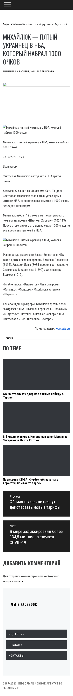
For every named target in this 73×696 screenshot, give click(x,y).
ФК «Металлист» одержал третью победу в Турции (33, 395)
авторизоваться (13, 581)
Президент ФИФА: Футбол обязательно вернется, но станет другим (30, 481)
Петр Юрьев (47, 71)
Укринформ (62, 328)
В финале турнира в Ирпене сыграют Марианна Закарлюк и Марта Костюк (35, 438)
